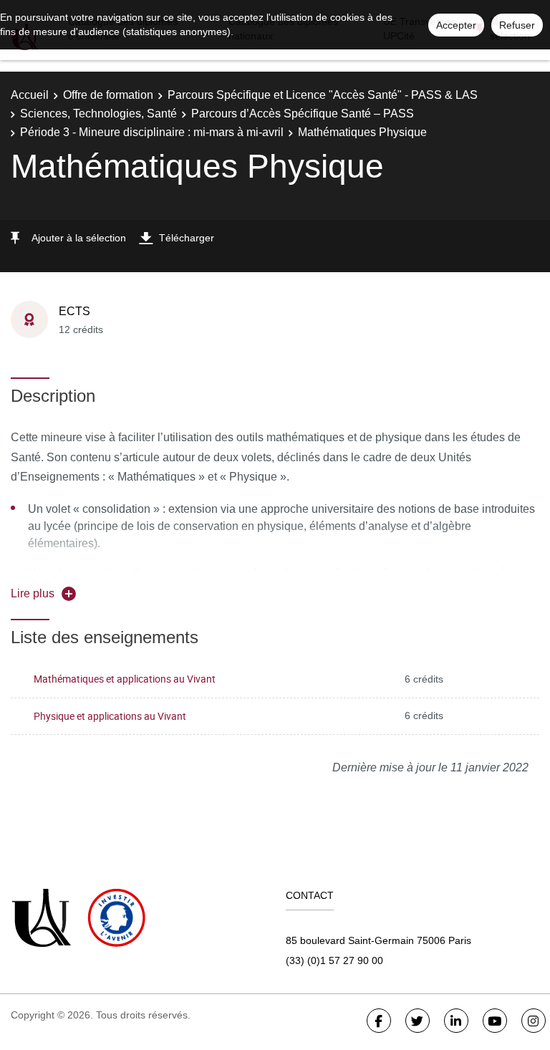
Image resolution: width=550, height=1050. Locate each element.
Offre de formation (108, 95)
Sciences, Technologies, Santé (98, 113)
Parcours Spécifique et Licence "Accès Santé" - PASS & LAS (323, 95)
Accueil (30, 95)
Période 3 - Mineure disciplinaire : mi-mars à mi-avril (152, 132)
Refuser (517, 25)
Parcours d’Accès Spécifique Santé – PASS (302, 113)
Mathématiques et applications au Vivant (125, 678)
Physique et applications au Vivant (110, 716)
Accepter (456, 25)
